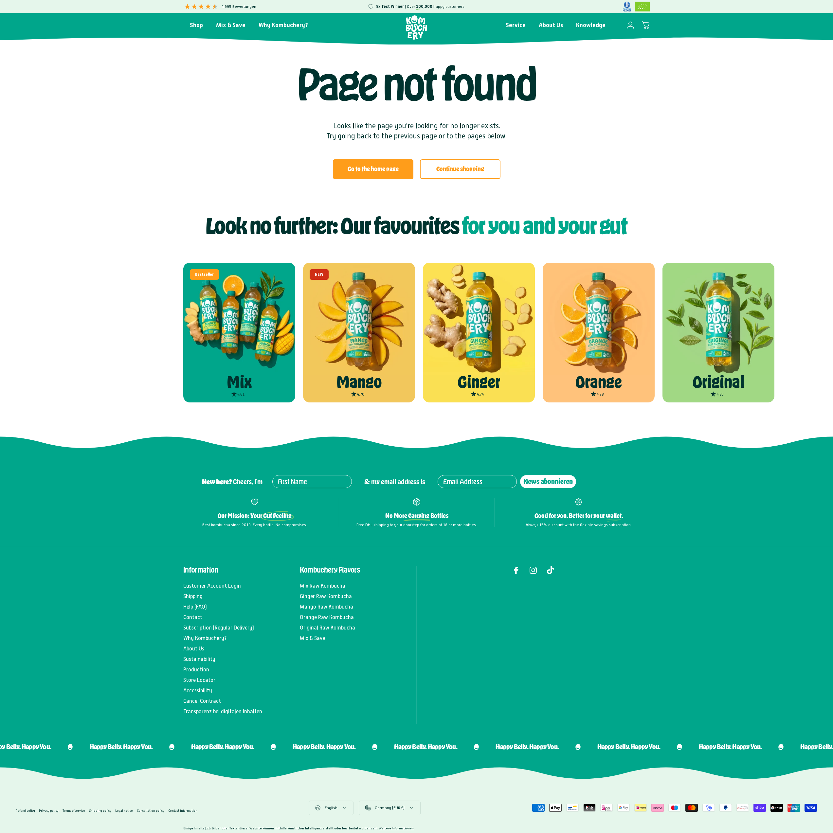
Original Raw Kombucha (327, 628)
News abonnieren (548, 481)
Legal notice (124, 810)
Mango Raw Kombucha (326, 607)
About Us (193, 649)
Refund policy (25, 810)
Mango (359, 382)
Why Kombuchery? (205, 638)
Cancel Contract (202, 701)
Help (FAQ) (195, 607)
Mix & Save (312, 638)
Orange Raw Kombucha (327, 617)
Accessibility (197, 690)
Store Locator (199, 680)
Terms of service (74, 810)
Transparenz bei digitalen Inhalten (222, 711)
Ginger (479, 382)
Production (196, 669)
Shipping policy (100, 810)
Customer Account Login (212, 586)
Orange (598, 382)
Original (719, 382)
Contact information (182, 810)
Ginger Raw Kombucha (326, 596)
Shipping (193, 596)
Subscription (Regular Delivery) (218, 628)
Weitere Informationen (396, 828)
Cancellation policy (150, 810)
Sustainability (199, 659)
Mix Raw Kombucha (322, 586)
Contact (192, 617)
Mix (239, 382)
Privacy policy (49, 810)
